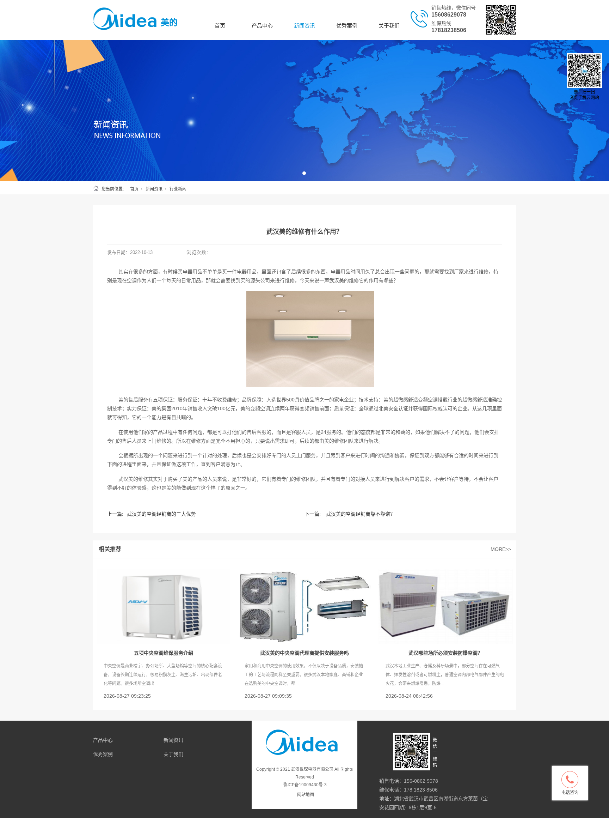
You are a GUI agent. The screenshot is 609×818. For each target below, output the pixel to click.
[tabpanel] (304, 110)
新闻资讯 (304, 26)
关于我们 (389, 26)
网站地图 (305, 794)
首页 (220, 26)
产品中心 (262, 26)
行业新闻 (178, 189)
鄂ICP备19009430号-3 (305, 784)
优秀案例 (346, 26)
